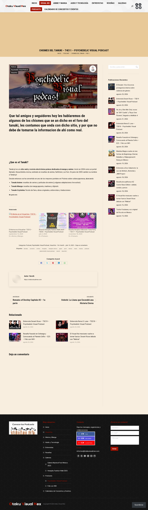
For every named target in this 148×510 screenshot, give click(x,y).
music (75, 248)
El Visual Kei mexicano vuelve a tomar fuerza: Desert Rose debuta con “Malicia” (83, 336)
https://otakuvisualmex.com (33, 279)
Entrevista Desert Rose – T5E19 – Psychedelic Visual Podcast (36, 322)
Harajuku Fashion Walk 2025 (57, 471)
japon (60, 248)
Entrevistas (49, 447)
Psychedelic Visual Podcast (19, 70)
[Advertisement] (74, 31)
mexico (70, 248)
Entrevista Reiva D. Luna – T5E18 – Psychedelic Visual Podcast (83, 322)
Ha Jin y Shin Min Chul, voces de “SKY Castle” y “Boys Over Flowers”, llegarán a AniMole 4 (127, 112)
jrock (65, 248)
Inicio (47, 427)
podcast (87, 248)
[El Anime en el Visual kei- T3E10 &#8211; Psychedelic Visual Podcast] (23, 221)
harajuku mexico (53, 248)
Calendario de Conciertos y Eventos (58, 491)
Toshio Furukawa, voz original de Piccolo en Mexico (126, 211)
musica (81, 248)
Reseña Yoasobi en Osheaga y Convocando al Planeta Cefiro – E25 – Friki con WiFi (36, 336)
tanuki (58, 251)
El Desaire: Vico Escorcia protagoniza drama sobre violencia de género (125, 88)
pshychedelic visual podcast (47, 251)
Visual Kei (14, 72)
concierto (32, 248)
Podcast (13, 67)
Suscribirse (139, 505)
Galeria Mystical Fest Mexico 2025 (58, 464)
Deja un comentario (81, 245)
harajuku (44, 248)
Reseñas (48, 453)
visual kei (64, 251)
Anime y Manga (50, 437)
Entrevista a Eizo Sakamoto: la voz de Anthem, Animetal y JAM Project (127, 171)
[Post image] (15, 324)
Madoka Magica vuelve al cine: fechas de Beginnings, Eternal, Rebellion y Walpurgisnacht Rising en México (127, 155)
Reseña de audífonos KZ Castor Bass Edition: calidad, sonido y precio (126, 185)
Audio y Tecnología (52, 442)
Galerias (48, 458)
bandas (26, 248)
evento (38, 248)
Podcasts (48, 476)
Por (61, 245)
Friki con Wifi (52, 486)
